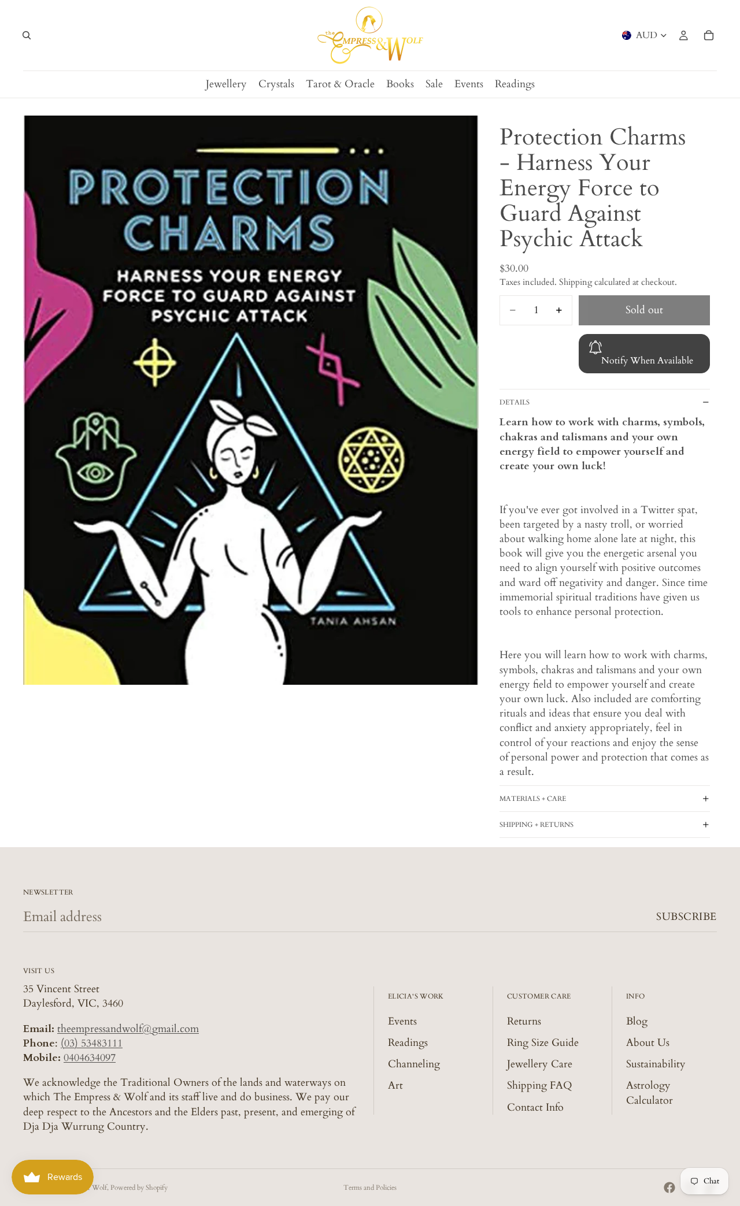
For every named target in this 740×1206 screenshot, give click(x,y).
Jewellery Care (539, 1064)
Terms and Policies (370, 1187)
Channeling (414, 1064)
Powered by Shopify (139, 1187)
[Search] (26, 35)
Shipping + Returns (537, 824)
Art (395, 1085)
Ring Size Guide (543, 1043)
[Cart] (709, 35)
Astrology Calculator (649, 1092)
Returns (524, 1021)
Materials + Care (533, 798)
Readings (408, 1043)
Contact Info (535, 1107)
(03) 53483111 (92, 1043)
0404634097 (90, 1058)
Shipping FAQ (539, 1085)
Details (515, 402)
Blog (637, 1021)
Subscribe (686, 917)
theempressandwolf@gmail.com (128, 1029)
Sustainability (656, 1064)
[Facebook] (669, 1187)
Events (402, 1021)
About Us (647, 1043)
